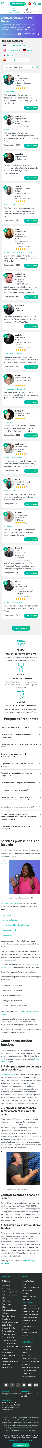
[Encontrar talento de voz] (34, 3)
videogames (7, 935)
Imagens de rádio (8, 1328)
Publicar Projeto (18, 4)
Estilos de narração (29, 1317)
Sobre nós (26, 1352)
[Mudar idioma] (29, 3)
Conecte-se (26, 1346)
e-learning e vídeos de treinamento (16, 925)
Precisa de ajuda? (29, 34)
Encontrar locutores (29, 1302)
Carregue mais (21, 628)
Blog (24, 1284)
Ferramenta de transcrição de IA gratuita (8, 1355)
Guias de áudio (7, 1325)
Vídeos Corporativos (10, 1292)
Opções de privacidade (30, 1368)
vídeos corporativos (10, 930)
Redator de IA (7, 1367)
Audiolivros (6, 1304)
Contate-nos (27, 1355)
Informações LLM (29, 1377)
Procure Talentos (14, 12)
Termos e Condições (29, 1358)
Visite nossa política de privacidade (24, 1437)
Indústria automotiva (10, 1322)
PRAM (4, 1307)
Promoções (27, 12)
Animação (5, 1313)
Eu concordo (21, 1445)
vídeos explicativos (10, 920)
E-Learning (6, 1289)
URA (3, 1298)
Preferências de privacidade (21, 1441)
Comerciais (6, 1286)
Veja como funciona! (9, 34)
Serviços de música (9, 1343)
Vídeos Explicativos (9, 1295)
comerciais (7, 915)
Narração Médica (8, 1316)
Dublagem (6, 1281)
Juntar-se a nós (28, 1349)
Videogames (6, 1301)
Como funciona (28, 1281)
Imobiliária (6, 1319)
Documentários (8, 1331)
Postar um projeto (8, 1074)
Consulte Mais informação (23, 29)
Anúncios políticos (9, 1310)
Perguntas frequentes (30, 1287)
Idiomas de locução (29, 1305)
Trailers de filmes (8, 1334)
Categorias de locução (30, 1314)
